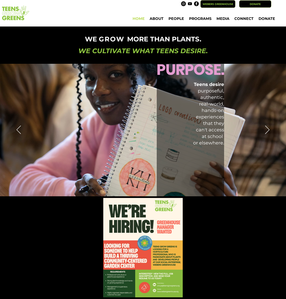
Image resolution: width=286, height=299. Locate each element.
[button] (156, 18)
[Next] (267, 130)
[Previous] (19, 130)
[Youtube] (190, 3)
